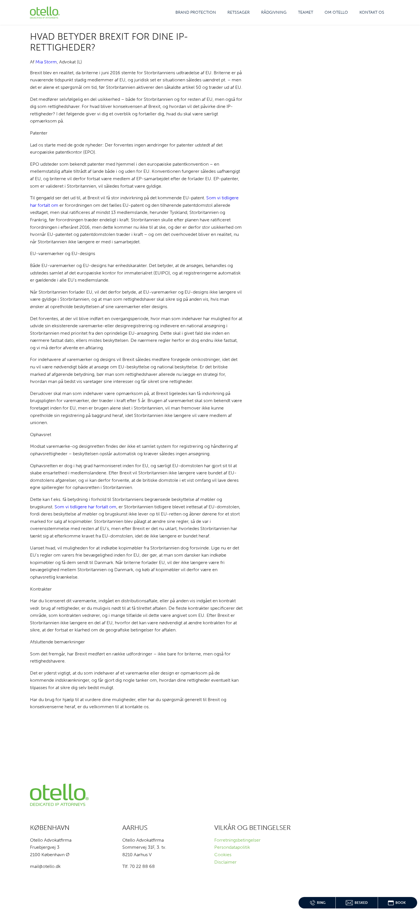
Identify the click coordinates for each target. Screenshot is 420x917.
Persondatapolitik (232, 847)
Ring (321, 903)
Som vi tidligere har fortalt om (85, 506)
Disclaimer (225, 862)
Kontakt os (371, 12)
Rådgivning (274, 12)
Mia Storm (46, 62)
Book (400, 903)
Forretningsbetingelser (237, 840)
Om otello (336, 12)
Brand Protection (195, 12)
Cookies (222, 854)
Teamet (305, 12)
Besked (361, 903)
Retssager (238, 12)
